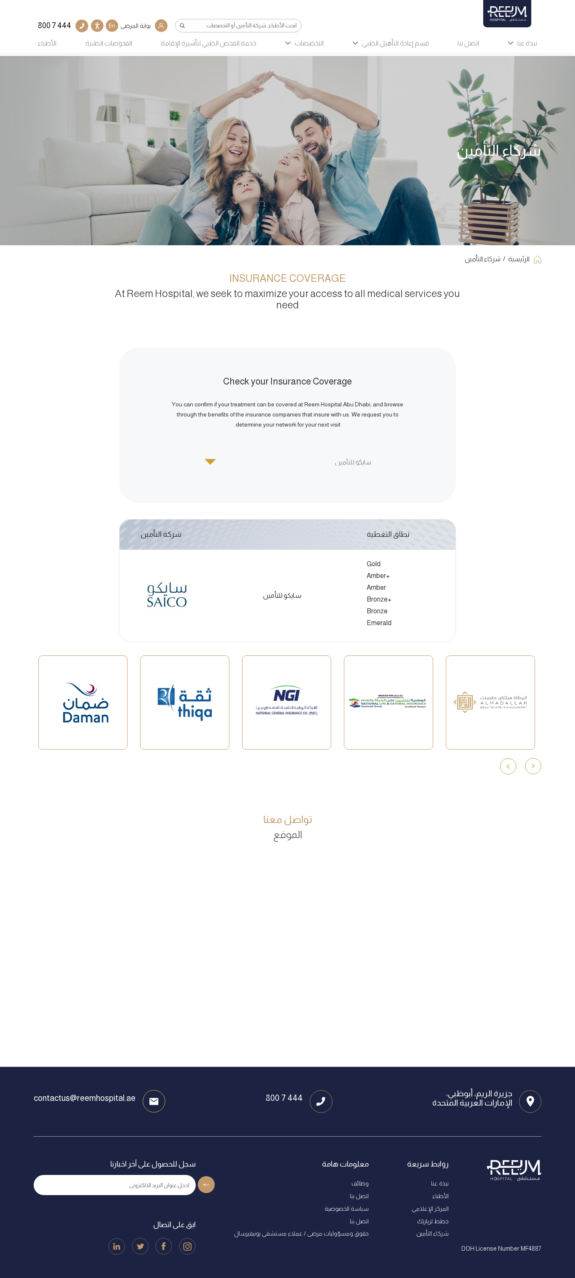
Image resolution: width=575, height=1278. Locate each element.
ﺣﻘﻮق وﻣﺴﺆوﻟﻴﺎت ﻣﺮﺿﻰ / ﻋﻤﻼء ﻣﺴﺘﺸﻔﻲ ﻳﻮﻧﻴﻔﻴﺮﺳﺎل (301, 1233)
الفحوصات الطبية (108, 43)
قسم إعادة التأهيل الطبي (395, 43)
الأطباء (47, 43)
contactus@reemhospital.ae (85, 1098)
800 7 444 (284, 1098)
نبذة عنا (527, 43)
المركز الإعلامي (430, 1208)
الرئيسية (519, 258)
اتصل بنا (468, 43)
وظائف (360, 1183)
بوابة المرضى (135, 25)
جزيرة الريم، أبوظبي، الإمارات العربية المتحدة (472, 1098)
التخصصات (309, 43)
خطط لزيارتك (433, 1221)
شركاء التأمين (482, 258)
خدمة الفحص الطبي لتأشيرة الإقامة (208, 43)
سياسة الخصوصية (347, 1208)
